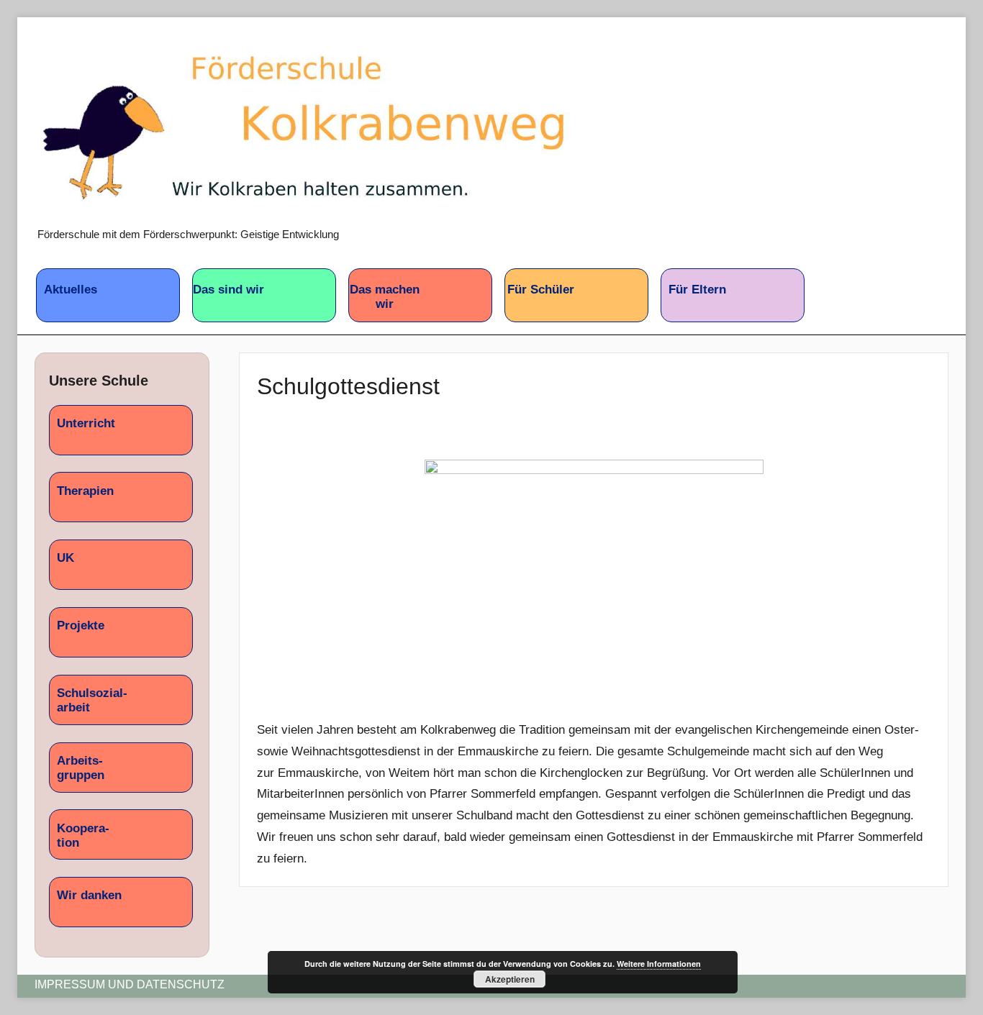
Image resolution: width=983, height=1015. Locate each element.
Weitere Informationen (659, 963)
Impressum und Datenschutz (130, 984)
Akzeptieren (510, 979)
